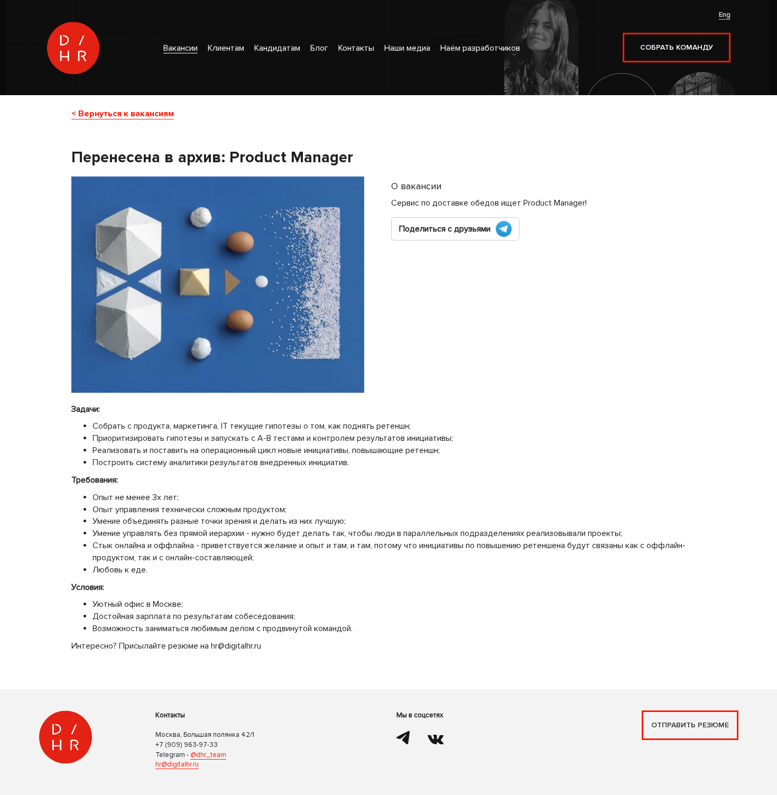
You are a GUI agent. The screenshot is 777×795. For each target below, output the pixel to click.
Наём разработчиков (480, 48)
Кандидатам (277, 48)
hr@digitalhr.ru (177, 764)
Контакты (356, 48)
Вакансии (180, 48)
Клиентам (226, 48)
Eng (724, 15)
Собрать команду (676, 47)
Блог (319, 48)
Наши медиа (407, 48)
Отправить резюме (690, 724)
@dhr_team (208, 755)
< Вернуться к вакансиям (122, 114)
